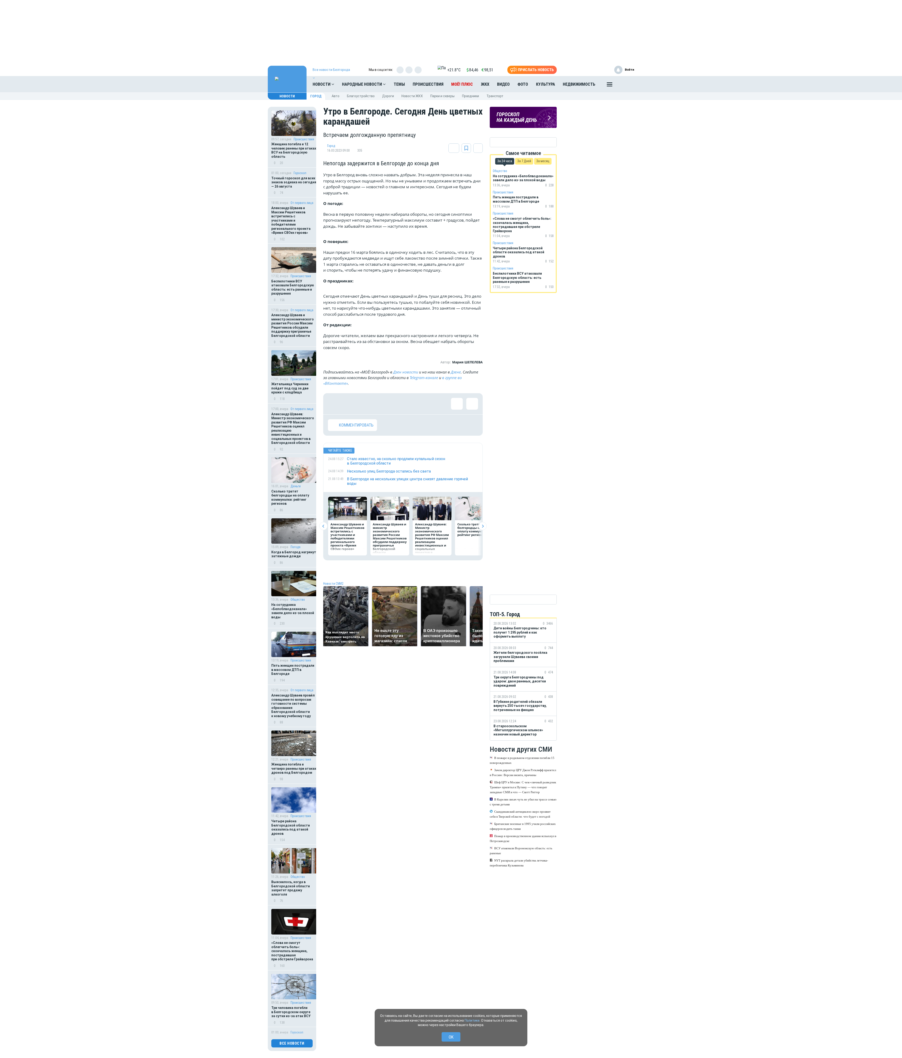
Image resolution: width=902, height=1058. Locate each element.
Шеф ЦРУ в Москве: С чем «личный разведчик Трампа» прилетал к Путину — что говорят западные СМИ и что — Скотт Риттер (523, 787)
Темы (399, 84)
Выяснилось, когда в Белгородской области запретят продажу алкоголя (290, 888)
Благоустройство (361, 96)
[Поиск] (626, 84)
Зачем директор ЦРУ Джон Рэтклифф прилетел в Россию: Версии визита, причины (523, 772)
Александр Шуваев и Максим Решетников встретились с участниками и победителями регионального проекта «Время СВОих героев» (291, 220)
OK (451, 1037)
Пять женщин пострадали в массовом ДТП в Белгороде (292, 670)
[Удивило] (379, 404)
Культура (545, 84)
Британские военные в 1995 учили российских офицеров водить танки (523, 826)
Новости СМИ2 (333, 583)
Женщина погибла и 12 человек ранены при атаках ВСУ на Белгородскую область (293, 150)
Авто (335, 96)
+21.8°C (454, 69)
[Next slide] (482, 526)
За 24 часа (504, 161)
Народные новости (362, 84)
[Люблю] (364, 404)
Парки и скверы (442, 96)
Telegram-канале (424, 377)
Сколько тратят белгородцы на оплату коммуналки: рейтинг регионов (290, 497)
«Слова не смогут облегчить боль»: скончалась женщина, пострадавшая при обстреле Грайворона (292, 951)
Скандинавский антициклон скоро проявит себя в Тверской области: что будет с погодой (520, 814)
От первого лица (302, 203)
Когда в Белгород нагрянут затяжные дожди (293, 554)
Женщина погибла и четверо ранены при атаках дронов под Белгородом (293, 768)
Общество (298, 599)
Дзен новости (405, 372)
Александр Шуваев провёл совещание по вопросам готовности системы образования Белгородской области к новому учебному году (293, 705)
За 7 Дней (524, 161)
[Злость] (410, 404)
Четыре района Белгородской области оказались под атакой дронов (290, 827)
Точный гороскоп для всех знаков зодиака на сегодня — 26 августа (293, 182)
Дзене (456, 372)
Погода (295, 547)
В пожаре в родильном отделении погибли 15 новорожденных (522, 760)
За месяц (542, 161)
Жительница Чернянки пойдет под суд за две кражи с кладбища (289, 388)
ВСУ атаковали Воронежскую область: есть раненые (521, 850)
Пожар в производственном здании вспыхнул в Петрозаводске (523, 838)
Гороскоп (300, 173)
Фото (522, 84)
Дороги (388, 96)
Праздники (470, 96)
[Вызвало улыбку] (349, 404)
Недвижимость (579, 84)
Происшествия (428, 84)
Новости (322, 84)
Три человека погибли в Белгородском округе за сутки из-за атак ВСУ (291, 1012)
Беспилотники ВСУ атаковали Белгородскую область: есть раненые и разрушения (292, 287)
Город (316, 96)
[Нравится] (334, 404)
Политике (472, 1020)
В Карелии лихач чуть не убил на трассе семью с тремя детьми (523, 802)
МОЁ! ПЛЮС (462, 84)
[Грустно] (395, 404)
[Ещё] (609, 85)
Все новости (292, 1043)
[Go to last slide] (323, 526)
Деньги (296, 486)
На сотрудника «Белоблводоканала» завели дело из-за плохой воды (292, 611)
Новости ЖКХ (412, 96)
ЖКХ (485, 84)
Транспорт (494, 96)
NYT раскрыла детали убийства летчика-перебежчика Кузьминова (519, 863)
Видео (503, 84)
